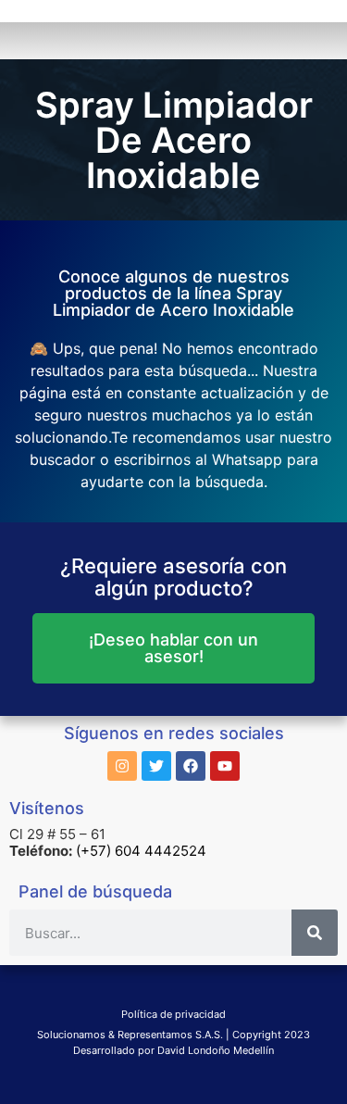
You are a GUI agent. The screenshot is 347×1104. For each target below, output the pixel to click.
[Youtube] (225, 766)
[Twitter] (156, 766)
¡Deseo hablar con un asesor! (173, 648)
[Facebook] (190, 766)
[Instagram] (122, 766)
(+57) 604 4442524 (141, 850)
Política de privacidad (173, 1014)
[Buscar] (314, 933)
